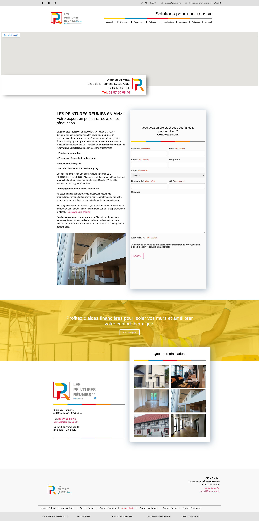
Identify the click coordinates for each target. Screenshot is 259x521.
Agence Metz (127, 508)
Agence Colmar (47, 508)
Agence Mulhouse (148, 508)
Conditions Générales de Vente (158, 516)
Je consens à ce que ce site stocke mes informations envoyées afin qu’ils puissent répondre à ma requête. (165, 246)
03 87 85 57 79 (212, 488)
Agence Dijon (67, 508)
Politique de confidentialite (122, 516)
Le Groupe (122, 22)
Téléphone (174, 160)
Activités (152, 22)
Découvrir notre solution (79, 212)
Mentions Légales (83, 516)
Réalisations (168, 22)
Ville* (176, 181)
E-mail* (140, 160)
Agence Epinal (87, 508)
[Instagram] (55, 3)
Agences (138, 22)
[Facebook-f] (43, 3)
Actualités (196, 22)
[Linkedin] (49, 3)
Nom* (177, 149)
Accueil (109, 22)
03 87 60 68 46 (119, 92)
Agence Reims (170, 508)
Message (135, 192)
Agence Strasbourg (192, 508)
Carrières (183, 22)
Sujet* (139, 171)
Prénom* (140, 149)
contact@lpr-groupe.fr (65, 422)
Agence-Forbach (108, 508)
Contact (208, 22)
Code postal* (143, 181)
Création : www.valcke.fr (191, 516)
